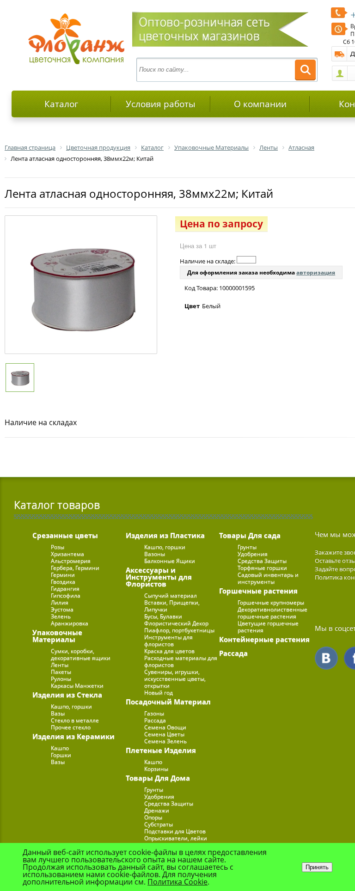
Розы (57, 546)
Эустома (62, 609)
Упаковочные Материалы (57, 636)
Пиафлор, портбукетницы (179, 630)
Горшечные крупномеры (271, 602)
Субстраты (158, 824)
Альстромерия (71, 560)
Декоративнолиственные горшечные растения (272, 613)
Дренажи (156, 810)
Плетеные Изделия (161, 750)
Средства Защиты (168, 803)
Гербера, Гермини (75, 567)
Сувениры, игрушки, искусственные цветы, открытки (175, 678)
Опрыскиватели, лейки (175, 838)
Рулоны (61, 678)
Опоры (153, 817)
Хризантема (67, 553)
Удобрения (159, 796)
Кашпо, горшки (71, 706)
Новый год (158, 692)
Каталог (61, 104)
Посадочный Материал (168, 701)
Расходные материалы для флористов (180, 661)
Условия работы (161, 104)
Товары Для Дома (158, 777)
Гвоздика (63, 581)
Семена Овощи (165, 727)
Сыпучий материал (170, 595)
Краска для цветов (169, 650)
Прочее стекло (71, 727)
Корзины (156, 768)
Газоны (154, 713)
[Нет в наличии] (246, 259)
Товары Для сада (250, 535)
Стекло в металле (75, 720)
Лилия (59, 602)
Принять (317, 867)
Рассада (155, 720)
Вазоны (154, 553)
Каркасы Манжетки (77, 685)
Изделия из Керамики (73, 736)
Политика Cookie (177, 882)
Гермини (63, 574)
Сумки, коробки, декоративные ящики (80, 654)
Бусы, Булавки (163, 616)
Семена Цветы (164, 734)
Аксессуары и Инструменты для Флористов (159, 576)
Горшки (61, 754)
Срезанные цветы (65, 535)
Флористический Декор (176, 623)
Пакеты (61, 671)
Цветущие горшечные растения (268, 627)
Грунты (153, 789)
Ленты (59, 664)
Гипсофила (65, 595)
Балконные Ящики (169, 560)
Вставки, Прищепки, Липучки (172, 606)
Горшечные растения (258, 590)
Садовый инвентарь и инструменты (268, 578)
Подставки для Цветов (175, 831)
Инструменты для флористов (168, 640)
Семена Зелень (165, 741)
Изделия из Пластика (165, 535)
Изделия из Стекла (67, 694)
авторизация (315, 272)
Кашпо (60, 748)
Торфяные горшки (262, 567)
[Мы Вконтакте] (326, 658)
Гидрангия (65, 588)
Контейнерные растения (264, 639)
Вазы (58, 713)
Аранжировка (69, 623)
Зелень (61, 616)
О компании (260, 104)
